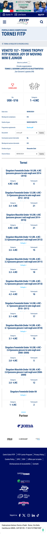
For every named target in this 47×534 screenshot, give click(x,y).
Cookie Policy (9, 459)
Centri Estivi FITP (9, 454)
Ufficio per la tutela (35, 459)
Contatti (36, 464)
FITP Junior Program (24, 454)
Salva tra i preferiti (22, 63)
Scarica (41, 133)
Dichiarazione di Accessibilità (19, 464)
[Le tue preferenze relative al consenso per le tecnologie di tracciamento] (43, 530)
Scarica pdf (30, 127)
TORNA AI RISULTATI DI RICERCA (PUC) (16, 44)
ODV (23, 459)
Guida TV (9, 14)
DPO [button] (18, 459)
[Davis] (23, 6)
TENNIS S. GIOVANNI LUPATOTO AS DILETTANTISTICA (24, 69)
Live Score (22, 14)
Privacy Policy (39, 454)
